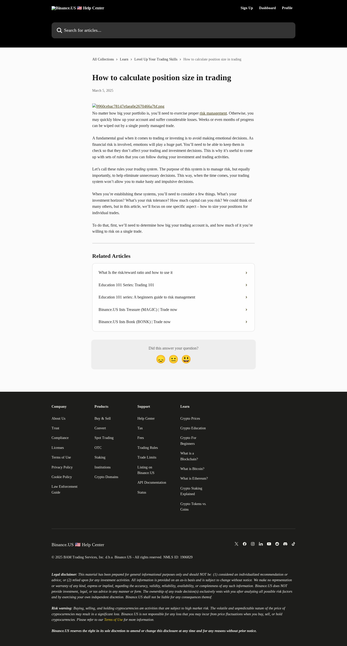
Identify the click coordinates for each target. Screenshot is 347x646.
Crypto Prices (190, 418)
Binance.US (263, 586)
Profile (287, 8)
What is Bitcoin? (192, 469)
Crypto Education (193, 428)
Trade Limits (146, 457)
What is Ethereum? (194, 478)
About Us (58, 418)
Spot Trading (104, 438)
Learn (124, 59)
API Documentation (151, 482)
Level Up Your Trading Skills (155, 59)
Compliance (60, 438)
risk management (213, 113)
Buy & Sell (102, 418)
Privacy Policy (62, 467)
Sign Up (247, 8)
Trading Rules (147, 448)
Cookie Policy (62, 477)
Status (141, 492)
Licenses (58, 448)
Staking (99, 457)
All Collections (103, 59)
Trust (55, 428)
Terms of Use (61, 457)
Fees (140, 438)
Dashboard (267, 8)
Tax (140, 428)
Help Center (146, 418)
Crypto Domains (106, 477)
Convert (100, 428)
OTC (98, 448)
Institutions (102, 467)
